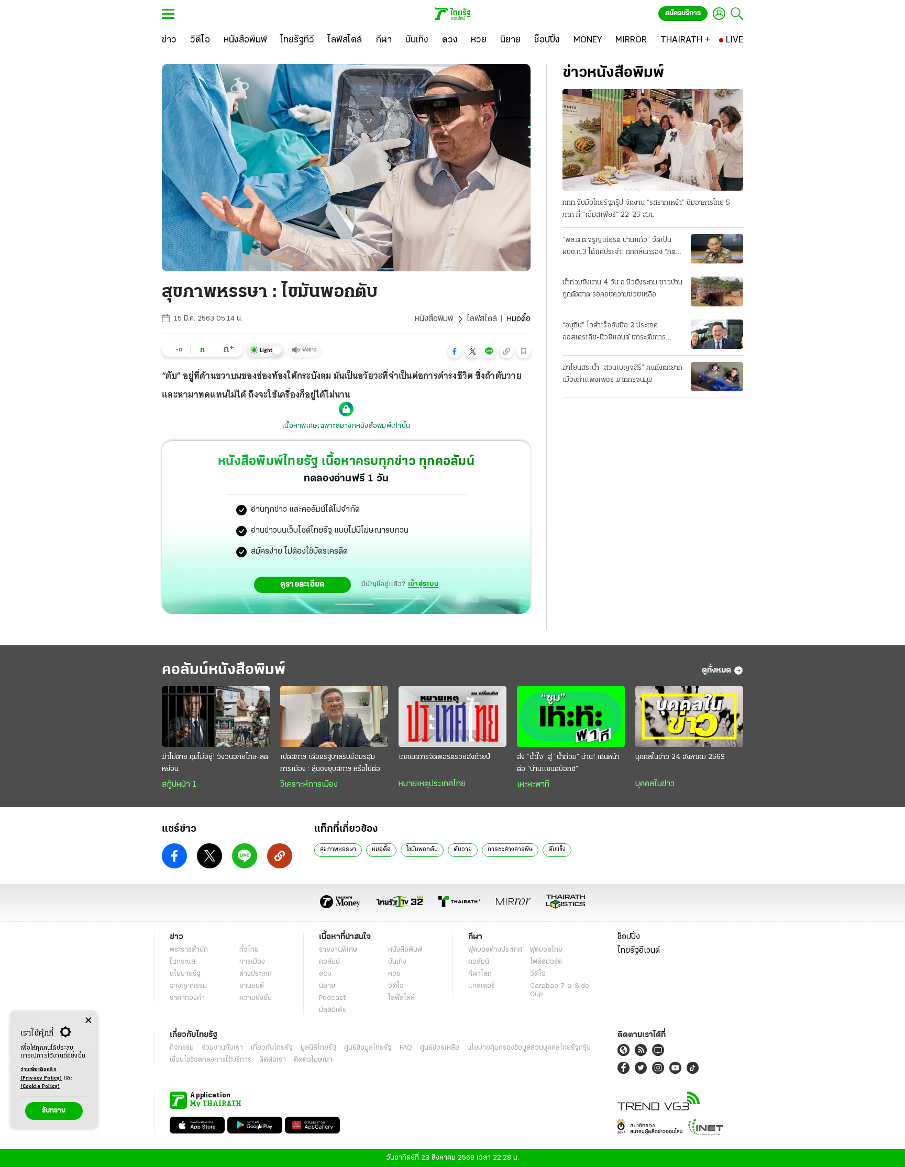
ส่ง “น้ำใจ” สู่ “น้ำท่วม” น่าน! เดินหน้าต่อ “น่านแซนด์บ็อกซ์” (568, 763)
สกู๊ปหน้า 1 (179, 784)
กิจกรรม (182, 1048)
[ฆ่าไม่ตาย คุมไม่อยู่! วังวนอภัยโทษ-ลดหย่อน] (216, 716)
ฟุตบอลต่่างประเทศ (495, 950)
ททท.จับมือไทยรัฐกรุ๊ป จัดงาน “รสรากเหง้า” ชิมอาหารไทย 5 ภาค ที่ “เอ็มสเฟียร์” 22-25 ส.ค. (646, 209)
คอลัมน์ (329, 962)
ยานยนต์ (251, 986)
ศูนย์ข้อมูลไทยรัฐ (368, 1048)
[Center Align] (88, 1021)
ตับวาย (463, 849)
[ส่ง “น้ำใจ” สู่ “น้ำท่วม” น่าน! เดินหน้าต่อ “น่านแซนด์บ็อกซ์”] (571, 716)
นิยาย (327, 986)
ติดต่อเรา (272, 1060)
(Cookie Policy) (40, 1086)
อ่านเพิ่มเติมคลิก (41, 1074)
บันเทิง (397, 962)
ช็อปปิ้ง (628, 937)
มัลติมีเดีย (333, 1010)
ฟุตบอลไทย (546, 950)
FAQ (406, 1048)
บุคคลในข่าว (655, 784)
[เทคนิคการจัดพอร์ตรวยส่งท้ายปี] (452, 716)
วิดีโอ (396, 986)
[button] (454, 351)
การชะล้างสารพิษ (510, 849)
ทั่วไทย (249, 950)
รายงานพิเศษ (338, 950)
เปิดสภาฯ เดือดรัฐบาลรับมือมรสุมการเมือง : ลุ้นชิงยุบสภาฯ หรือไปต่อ (330, 763)
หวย (394, 974)
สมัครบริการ (683, 13)
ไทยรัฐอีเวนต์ (638, 950)
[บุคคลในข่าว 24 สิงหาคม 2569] (689, 716)
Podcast (332, 998)
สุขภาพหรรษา (338, 849)
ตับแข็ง (557, 849)
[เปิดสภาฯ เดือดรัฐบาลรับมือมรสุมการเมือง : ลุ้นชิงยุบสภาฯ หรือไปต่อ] (334, 716)
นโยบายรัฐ (185, 974)
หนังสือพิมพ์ (434, 319)
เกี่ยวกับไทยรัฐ (272, 1048)
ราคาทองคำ (187, 998)
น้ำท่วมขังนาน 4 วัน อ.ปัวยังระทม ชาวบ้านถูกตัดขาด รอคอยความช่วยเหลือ (622, 289)
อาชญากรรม (188, 986)
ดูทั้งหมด (716, 670)
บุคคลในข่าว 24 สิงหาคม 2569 (680, 757)
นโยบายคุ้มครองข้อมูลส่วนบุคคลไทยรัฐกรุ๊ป (529, 1048)
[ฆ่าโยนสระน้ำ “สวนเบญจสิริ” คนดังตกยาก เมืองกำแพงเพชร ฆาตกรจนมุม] (717, 376)
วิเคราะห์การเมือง (309, 784)
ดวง (325, 974)
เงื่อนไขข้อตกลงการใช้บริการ (210, 1060)
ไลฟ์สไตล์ (482, 319)
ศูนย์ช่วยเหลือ (439, 1048)
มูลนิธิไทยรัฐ (318, 1048)
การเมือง (252, 962)
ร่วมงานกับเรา (222, 1048)
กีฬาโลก (480, 974)
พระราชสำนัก (189, 950)
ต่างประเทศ (255, 974)
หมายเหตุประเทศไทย (432, 784)
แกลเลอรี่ (481, 986)
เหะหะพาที (533, 784)
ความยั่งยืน (255, 998)
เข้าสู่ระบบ (423, 584)
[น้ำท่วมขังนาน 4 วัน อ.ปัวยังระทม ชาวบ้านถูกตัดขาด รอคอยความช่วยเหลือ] (717, 291)
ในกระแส (182, 962)
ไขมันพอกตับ (422, 849)
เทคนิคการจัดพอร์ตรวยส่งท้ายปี (444, 757)
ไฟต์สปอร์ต (546, 962)
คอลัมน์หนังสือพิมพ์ (223, 670)
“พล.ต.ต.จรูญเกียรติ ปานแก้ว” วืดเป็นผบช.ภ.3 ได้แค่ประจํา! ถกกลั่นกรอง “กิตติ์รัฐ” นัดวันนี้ (621, 247)
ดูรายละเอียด (302, 584)
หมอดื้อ (381, 849)
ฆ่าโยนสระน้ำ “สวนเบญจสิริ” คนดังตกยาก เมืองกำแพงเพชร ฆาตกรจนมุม (622, 374)
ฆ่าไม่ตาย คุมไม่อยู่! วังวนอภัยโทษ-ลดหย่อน (215, 763)
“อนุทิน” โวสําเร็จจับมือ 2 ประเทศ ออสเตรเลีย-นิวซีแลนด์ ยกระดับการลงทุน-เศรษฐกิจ (614, 333)
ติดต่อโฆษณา (313, 1060)
